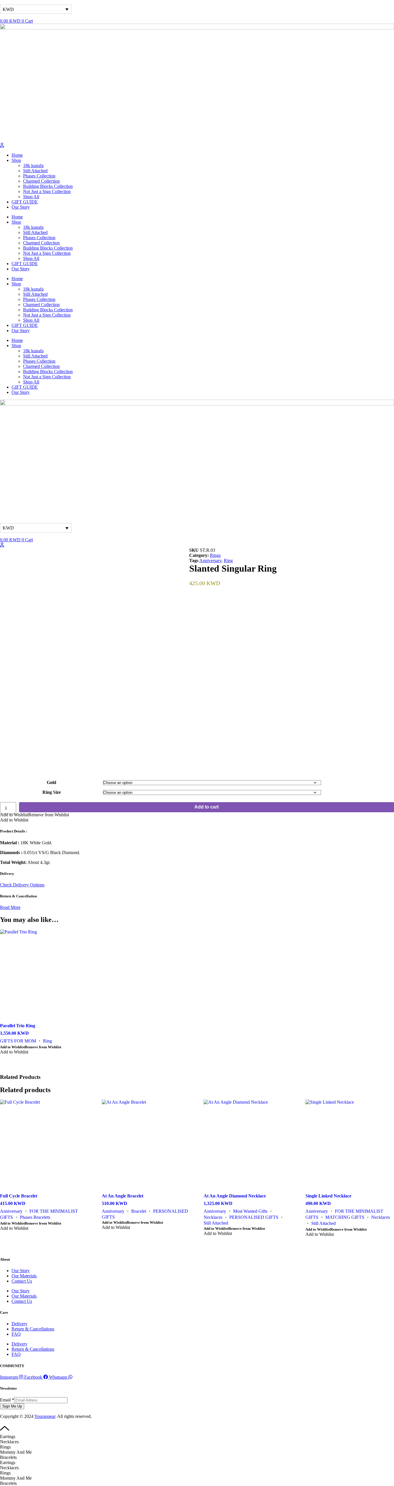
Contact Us (22, 1281)
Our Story (21, 207)
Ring (228, 560)
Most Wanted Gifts (250, 1211)
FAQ (16, 1334)
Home (17, 155)
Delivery (19, 1323)
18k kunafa (33, 165)
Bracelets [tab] (8, 1457)
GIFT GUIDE (25, 201)
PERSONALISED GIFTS (253, 1217)
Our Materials (24, 1275)
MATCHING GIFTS (344, 1217)
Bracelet (138, 1211)
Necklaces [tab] (9, 1441)
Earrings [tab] (7, 1436)
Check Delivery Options (22, 884)
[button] (34, 814)
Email (7, 1399)
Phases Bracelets (35, 1217)
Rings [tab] (5, 1446)
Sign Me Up (12, 1406)
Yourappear (44, 1416)
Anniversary (210, 560)
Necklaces (213, 1217)
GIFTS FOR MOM (18, 1040)
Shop (16, 160)
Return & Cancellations (33, 1328)
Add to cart (206, 806)
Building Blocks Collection (48, 186)
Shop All (31, 196)
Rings (215, 555)
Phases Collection (39, 175)
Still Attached (216, 1223)
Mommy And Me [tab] (16, 1452)
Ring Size (51, 792)
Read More (10, 907)
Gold (51, 782)
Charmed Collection (41, 181)
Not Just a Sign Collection (47, 191)
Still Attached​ (35, 170)
